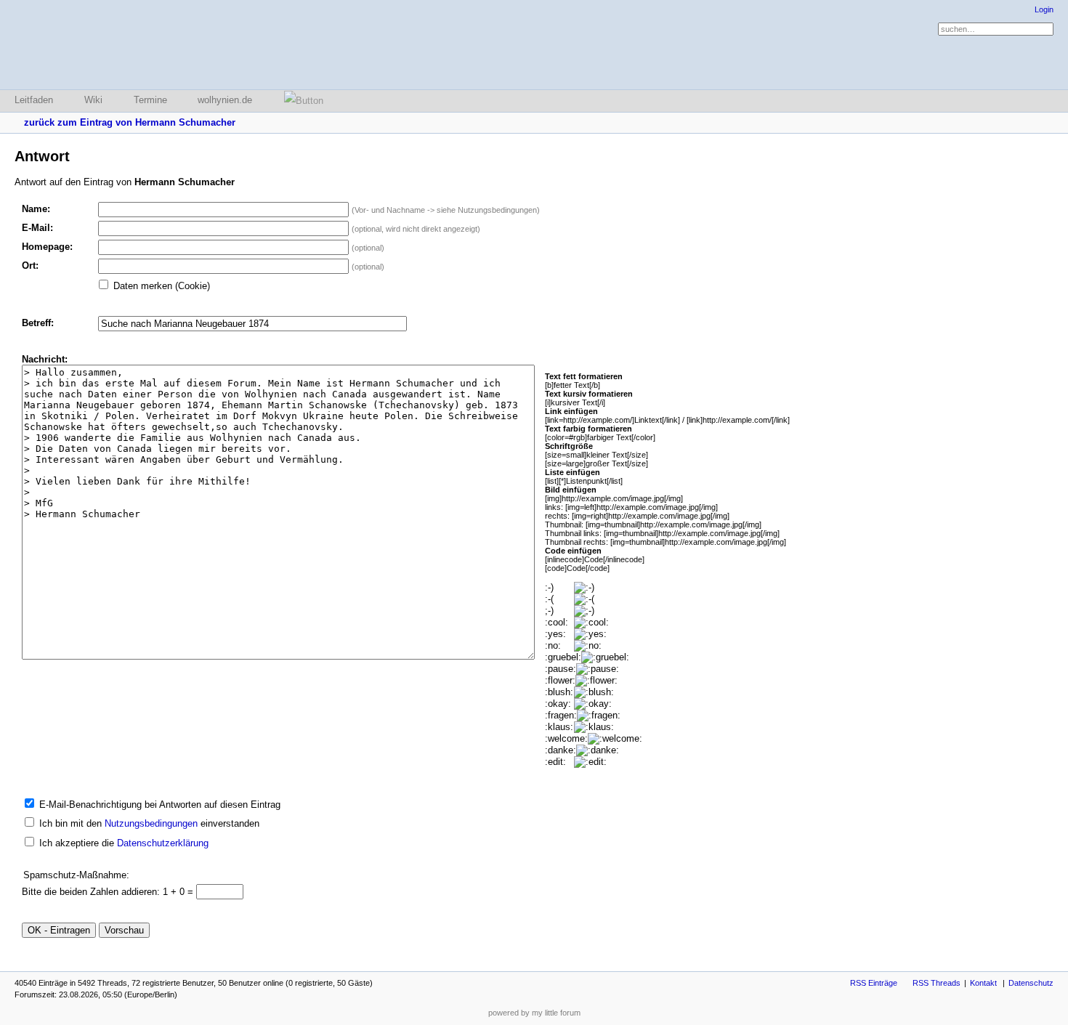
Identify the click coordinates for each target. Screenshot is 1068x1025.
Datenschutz (1030, 983)
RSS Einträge (873, 983)
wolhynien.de (225, 99)
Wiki (93, 99)
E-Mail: (37, 227)
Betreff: (38, 322)
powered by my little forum (534, 1012)
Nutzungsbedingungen (151, 823)
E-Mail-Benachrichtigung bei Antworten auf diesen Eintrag (159, 804)
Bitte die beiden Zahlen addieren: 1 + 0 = (109, 891)
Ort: (30, 265)
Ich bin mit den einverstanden (149, 823)
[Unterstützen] (299, 100)
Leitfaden (34, 99)
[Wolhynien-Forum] (91, 44)
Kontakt (983, 983)
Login (1044, 9)
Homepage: (47, 246)
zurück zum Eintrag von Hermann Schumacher (129, 122)
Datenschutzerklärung (163, 843)
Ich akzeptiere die (124, 843)
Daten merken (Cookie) (161, 285)
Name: (36, 208)
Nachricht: (45, 359)
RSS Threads (936, 983)
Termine (150, 99)
